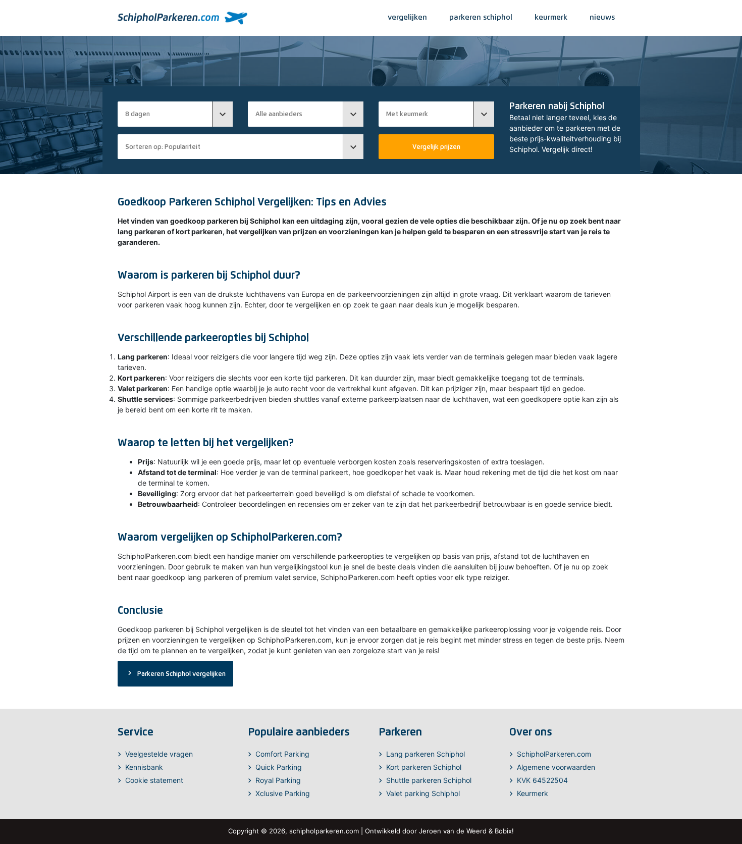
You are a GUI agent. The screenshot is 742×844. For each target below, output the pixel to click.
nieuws (602, 17)
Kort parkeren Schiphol (423, 767)
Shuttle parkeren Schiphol (428, 780)
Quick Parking (278, 767)
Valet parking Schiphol (423, 793)
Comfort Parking (282, 754)
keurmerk (551, 17)
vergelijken (407, 17)
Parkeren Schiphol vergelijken (175, 672)
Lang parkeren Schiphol (425, 754)
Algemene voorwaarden (556, 767)
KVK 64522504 (542, 780)
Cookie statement (154, 780)
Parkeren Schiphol (480, 17)
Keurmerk (532, 793)
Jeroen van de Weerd (453, 831)
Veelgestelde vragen (159, 754)
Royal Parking (278, 780)
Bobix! (504, 831)
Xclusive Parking (282, 793)
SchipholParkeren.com (554, 754)
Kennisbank (144, 767)
